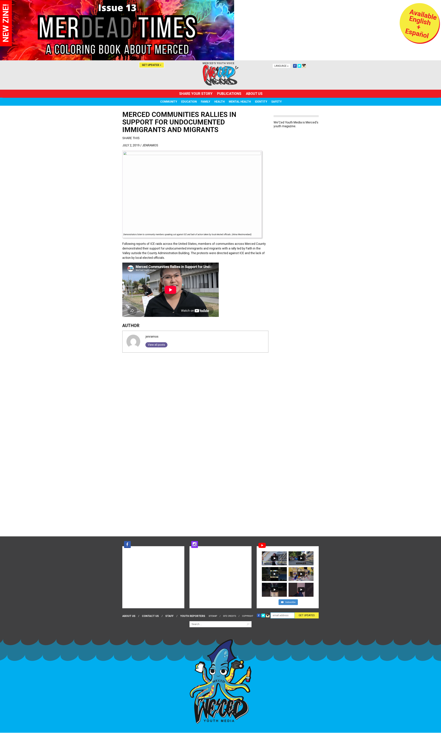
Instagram (304, 66)
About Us (254, 94)
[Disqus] (195, 398)
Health (219, 101)
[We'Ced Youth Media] (220, 75)
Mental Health (240, 101)
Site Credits (229, 616)
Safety (276, 101)
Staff (169, 616)
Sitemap (213, 616)
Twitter (299, 66)
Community (168, 101)
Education (189, 101)
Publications (229, 94)
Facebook (295, 66)
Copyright (247, 616)
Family (205, 101)
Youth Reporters (192, 616)
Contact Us (150, 616)
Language (280, 65)
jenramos (150, 145)
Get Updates (151, 65)
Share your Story (196, 94)
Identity (261, 101)
